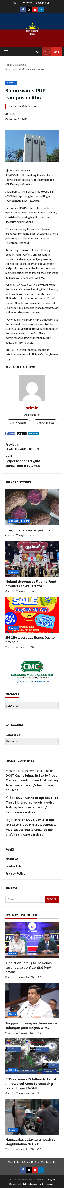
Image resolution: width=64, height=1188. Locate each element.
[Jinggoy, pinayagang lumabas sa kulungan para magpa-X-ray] (32, 1000)
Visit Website (18, 422)
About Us (12, 859)
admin (11, 114)
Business (10, 82)
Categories (12, 734)
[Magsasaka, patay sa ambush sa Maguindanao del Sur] (32, 1117)
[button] (5, 52)
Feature (25, 520)
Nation (12, 953)
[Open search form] (37, 51)
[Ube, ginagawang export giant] (32, 507)
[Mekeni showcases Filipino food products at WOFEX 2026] (32, 559)
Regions (13, 1130)
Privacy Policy (15, 873)
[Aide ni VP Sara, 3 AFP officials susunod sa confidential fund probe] (32, 940)
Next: (23, 461)
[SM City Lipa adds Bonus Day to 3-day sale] (32, 615)
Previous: (23, 447)
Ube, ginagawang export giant (29, 530)
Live (56, 51)
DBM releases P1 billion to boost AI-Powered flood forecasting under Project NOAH (31, 1083)
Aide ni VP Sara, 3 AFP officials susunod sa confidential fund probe (28, 967)
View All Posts (45, 422)
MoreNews (30, 1184)
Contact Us (13, 866)
